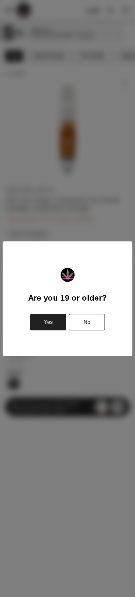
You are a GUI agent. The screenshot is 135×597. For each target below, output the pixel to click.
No (87, 322)
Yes (48, 322)
